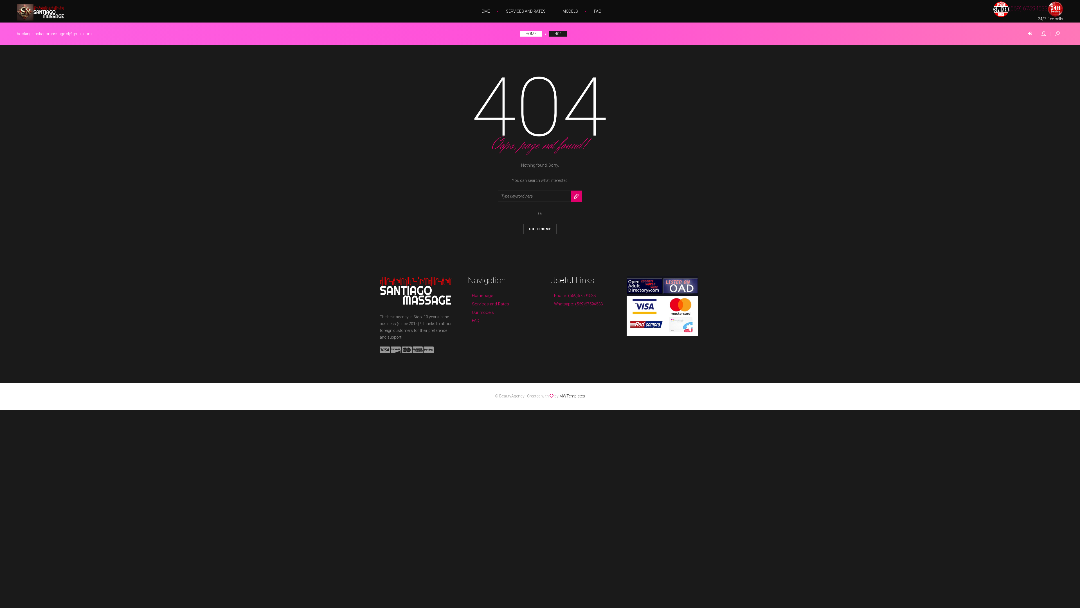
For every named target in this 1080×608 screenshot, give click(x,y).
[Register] (1043, 33)
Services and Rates (526, 11)
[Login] (1030, 33)
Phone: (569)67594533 (575, 295)
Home (484, 11)
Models (570, 11)
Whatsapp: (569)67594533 (578, 304)
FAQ (597, 11)
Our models (483, 312)
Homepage (482, 295)
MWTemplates (572, 396)
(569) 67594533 (1028, 8)
